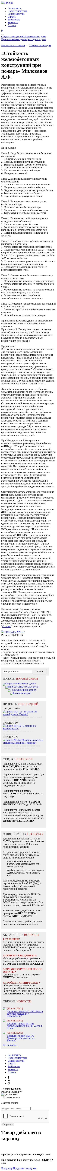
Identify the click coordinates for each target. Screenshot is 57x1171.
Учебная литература (40, 45)
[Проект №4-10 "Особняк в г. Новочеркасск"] (23, 725)
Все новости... (10, 1045)
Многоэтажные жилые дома (23, 686)
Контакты (13, 1069)
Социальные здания (12, 36)
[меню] (2, 34)
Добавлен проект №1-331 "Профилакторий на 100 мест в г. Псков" (25, 1025)
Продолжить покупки (25, 1168)
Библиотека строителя (13, 45)
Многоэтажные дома (34, 36)
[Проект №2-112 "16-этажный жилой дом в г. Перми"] (23, 711)
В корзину (6, 1168)
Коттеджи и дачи (37, 39)
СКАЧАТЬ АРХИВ (14, 632)
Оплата (12, 1063)
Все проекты (14, 1055)
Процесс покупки (17, 1057)
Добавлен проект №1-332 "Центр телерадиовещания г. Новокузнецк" (25, 1013)
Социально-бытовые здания (20, 683)
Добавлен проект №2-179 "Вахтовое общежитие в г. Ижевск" (21, 1038)
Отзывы (6, 626)
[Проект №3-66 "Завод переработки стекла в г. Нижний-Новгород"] (23, 739)
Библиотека (14, 1066)
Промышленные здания (14, 39)
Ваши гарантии (16, 1060)
